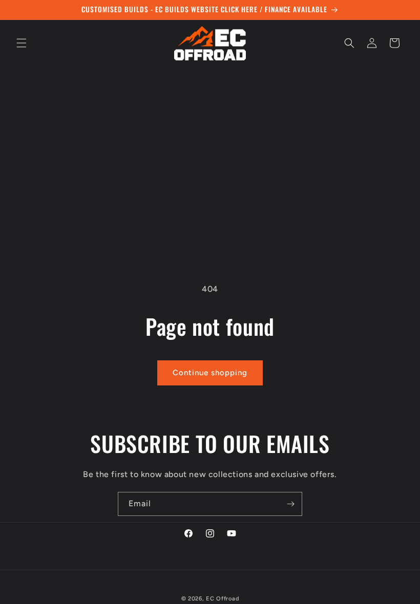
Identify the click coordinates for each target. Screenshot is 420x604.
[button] (21, 43)
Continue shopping (210, 372)
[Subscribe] (290, 504)
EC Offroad (222, 598)
